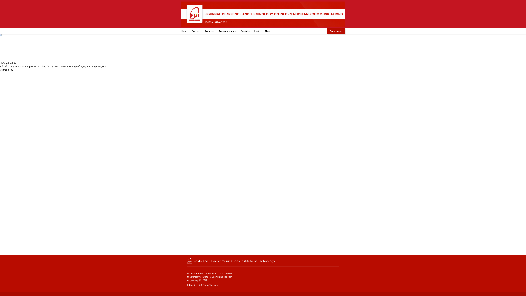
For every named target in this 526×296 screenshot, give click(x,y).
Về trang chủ (6, 69)
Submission (336, 31)
